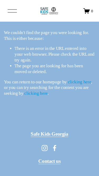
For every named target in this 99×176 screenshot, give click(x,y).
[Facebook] (54, 148)
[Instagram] (44, 148)
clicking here (79, 81)
